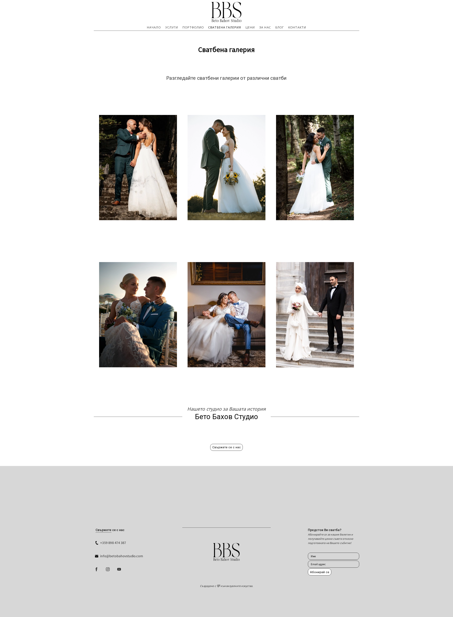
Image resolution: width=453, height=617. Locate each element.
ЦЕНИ (250, 27)
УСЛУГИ (171, 27)
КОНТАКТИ (297, 27)
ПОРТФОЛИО (193, 27)
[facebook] (96, 569)
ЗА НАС (265, 27)
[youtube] (119, 569)
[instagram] (107, 569)
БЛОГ (279, 27)
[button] (226, 447)
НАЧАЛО (154, 27)
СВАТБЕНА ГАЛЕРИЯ (224, 27)
